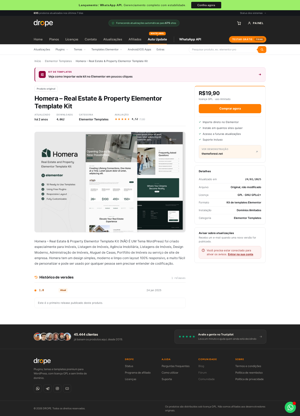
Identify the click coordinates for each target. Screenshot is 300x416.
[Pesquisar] (262, 49)
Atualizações (112, 39)
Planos (54, 39)
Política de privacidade (249, 379)
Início (37, 61)
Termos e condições (248, 366)
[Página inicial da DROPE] (43, 23)
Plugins (60, 49)
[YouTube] (67, 388)
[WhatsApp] (38, 388)
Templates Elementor (105, 49)
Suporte (167, 379)
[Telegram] (47, 388)
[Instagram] (57, 388)
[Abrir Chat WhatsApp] (290, 407)
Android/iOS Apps (139, 49)
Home (38, 39)
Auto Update (157, 37)
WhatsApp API (190, 39)
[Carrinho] (239, 23)
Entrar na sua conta (240, 254)
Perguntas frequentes (176, 366)
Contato (91, 39)
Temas (78, 49)
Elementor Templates (58, 61)
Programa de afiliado (138, 372)
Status (129, 366)
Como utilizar (170, 372)
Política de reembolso (249, 372)
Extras (160, 49)
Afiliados (135, 39)
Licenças (71, 39)
